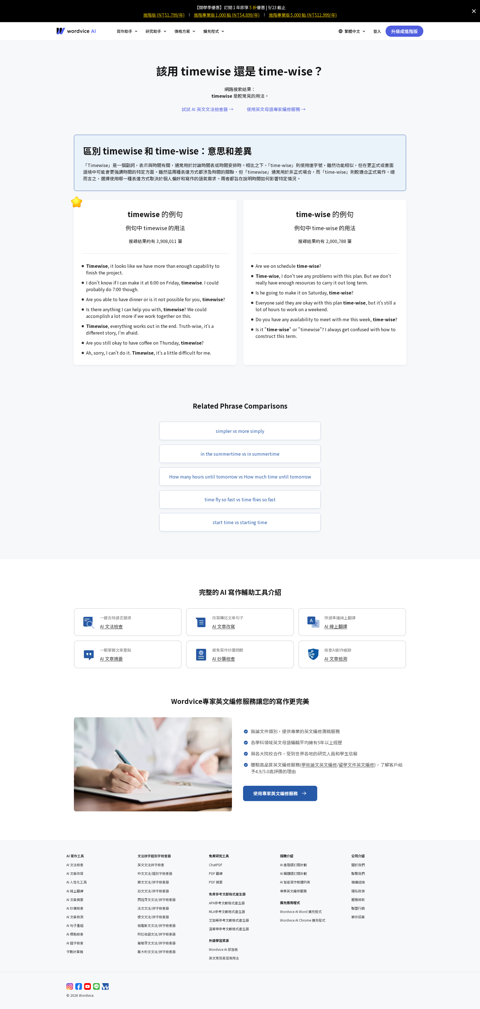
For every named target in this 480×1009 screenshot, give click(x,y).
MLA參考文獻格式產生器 (227, 912)
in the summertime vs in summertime (240, 453)
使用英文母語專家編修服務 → (276, 109)
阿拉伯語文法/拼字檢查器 (157, 934)
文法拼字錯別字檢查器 (154, 855)
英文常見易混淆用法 (224, 958)
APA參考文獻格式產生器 (227, 903)
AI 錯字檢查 (74, 943)
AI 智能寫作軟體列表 (295, 882)
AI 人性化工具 (76, 882)
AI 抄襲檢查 (223, 658)
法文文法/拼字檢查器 (153, 908)
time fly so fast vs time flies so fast (240, 499)
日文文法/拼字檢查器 (153, 891)
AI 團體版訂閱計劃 (293, 873)
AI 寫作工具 (75, 855)
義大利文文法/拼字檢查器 (157, 952)
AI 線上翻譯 (335, 626)
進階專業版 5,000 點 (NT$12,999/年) (303, 15)
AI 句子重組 (74, 925)
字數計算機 (74, 952)
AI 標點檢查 (74, 934)
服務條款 (358, 900)
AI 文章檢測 (335, 658)
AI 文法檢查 (111, 626)
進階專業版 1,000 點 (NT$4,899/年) (227, 15)
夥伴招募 (358, 917)
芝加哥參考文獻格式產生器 (229, 920)
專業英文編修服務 (293, 891)
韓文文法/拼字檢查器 (153, 882)
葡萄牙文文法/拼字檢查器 (157, 943)
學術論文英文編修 (319, 764)
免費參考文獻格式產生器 (227, 894)
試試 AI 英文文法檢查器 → (207, 109)
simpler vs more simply (240, 431)
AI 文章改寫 (223, 626)
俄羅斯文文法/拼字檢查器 (157, 925)
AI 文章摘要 (111, 658)
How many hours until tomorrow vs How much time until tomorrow (240, 476)
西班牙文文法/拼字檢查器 (157, 900)
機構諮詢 (358, 882)
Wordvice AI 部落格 (223, 949)
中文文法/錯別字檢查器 (155, 873)
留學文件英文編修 (356, 764)
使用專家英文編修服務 (275, 793)
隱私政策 (358, 891)
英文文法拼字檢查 (151, 865)
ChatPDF (215, 865)
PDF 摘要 (215, 882)
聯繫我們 (358, 873)
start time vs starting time (240, 522)
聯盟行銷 (358, 908)
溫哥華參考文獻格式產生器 (229, 929)
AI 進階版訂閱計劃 (293, 865)
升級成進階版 (404, 31)
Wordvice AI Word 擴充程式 (301, 912)
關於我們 (358, 865)
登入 (377, 31)
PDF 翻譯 (215, 873)
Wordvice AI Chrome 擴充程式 (302, 920)
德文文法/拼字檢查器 (153, 917)
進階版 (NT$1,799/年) (164, 15)
